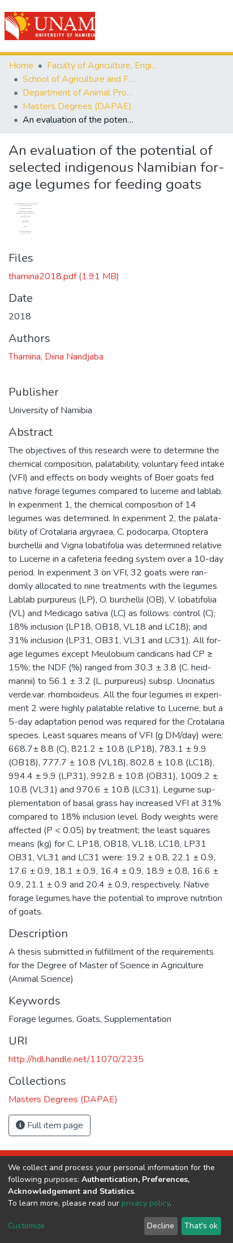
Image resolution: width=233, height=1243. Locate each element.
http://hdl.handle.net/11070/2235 (76, 1059)
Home (21, 65)
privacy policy (146, 1203)
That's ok (201, 1225)
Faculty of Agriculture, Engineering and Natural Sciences (103, 65)
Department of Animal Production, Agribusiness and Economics (79, 92)
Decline (160, 1225)
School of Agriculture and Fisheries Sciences (79, 79)
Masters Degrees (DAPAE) (77, 106)
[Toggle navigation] (217, 26)
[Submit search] (160, 26)
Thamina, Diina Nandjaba (55, 356)
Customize (26, 1225)
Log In (183, 26)
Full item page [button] (54, 1125)
